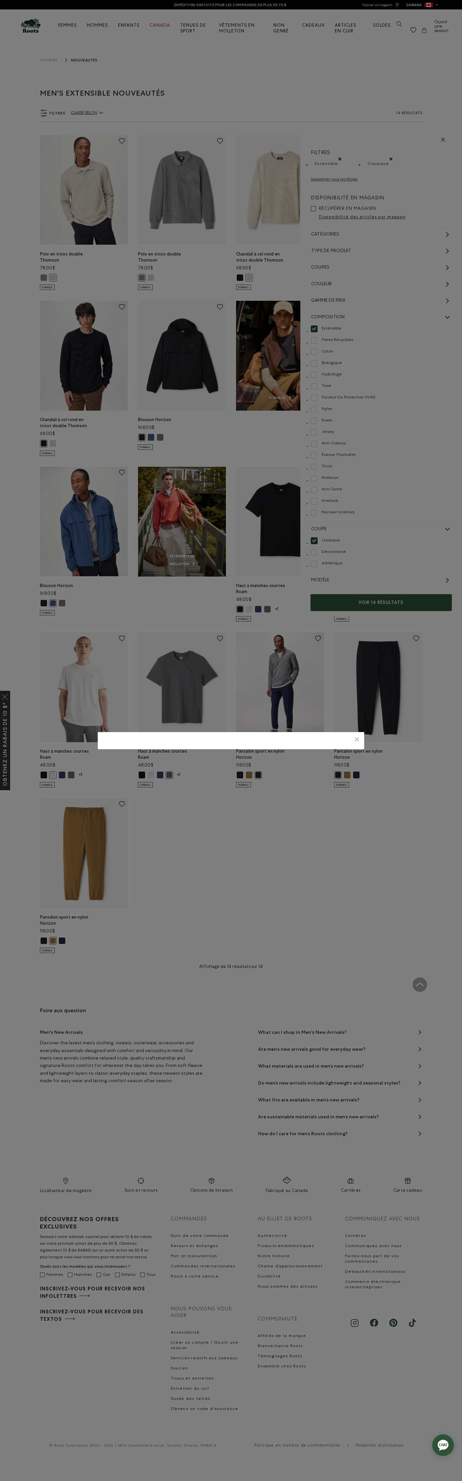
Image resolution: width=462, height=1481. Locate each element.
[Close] (357, 741)
